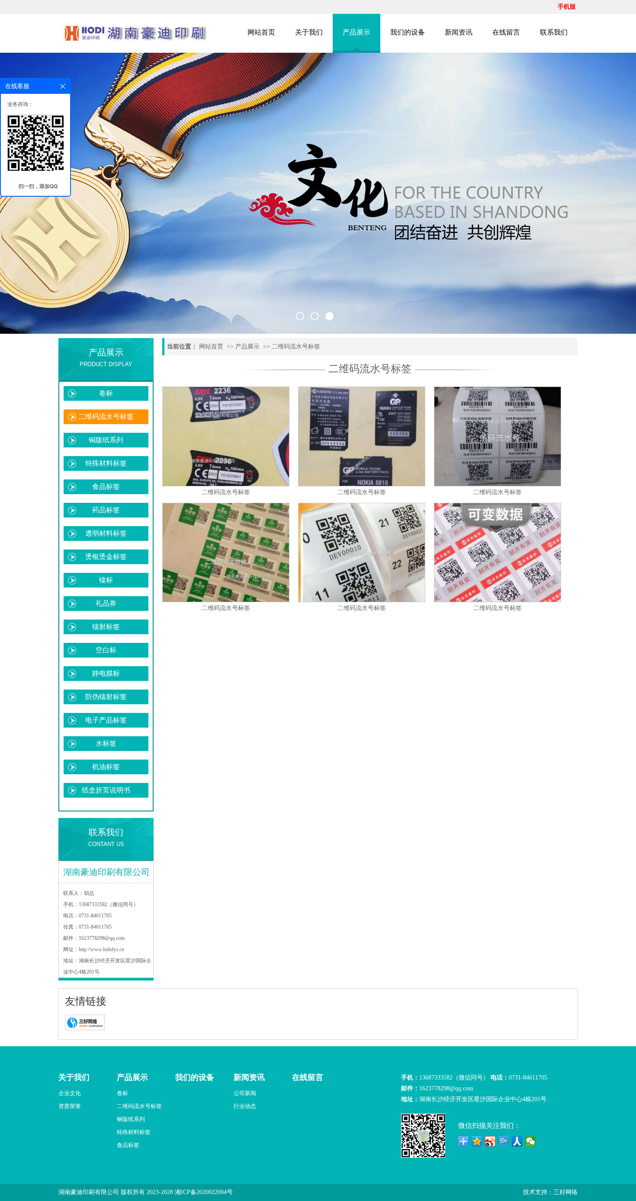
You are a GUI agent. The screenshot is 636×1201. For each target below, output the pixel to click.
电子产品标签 (106, 720)
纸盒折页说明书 (106, 790)
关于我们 (309, 32)
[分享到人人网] (517, 1141)
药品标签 (106, 510)
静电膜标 (106, 673)
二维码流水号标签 (106, 416)
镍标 (106, 580)
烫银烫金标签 (106, 556)
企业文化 (69, 1093)
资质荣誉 (69, 1106)
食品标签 (106, 486)
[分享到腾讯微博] (503, 1141)
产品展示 (356, 32)
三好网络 (565, 1192)
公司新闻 (245, 1093)
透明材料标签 (106, 533)
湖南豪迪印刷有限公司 (88, 1192)
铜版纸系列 (106, 440)
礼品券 (106, 603)
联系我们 (554, 32)
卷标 (106, 393)
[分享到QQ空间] (477, 1141)
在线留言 (506, 32)
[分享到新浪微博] (490, 1141)
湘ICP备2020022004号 (204, 1192)
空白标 (106, 650)
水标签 (106, 743)
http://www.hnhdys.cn (101, 949)
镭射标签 (106, 626)
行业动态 (245, 1106)
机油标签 (106, 766)
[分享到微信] (530, 1141)
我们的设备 (407, 32)
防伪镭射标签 (106, 696)
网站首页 (261, 32)
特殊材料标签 (106, 463)
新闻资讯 (458, 32)
